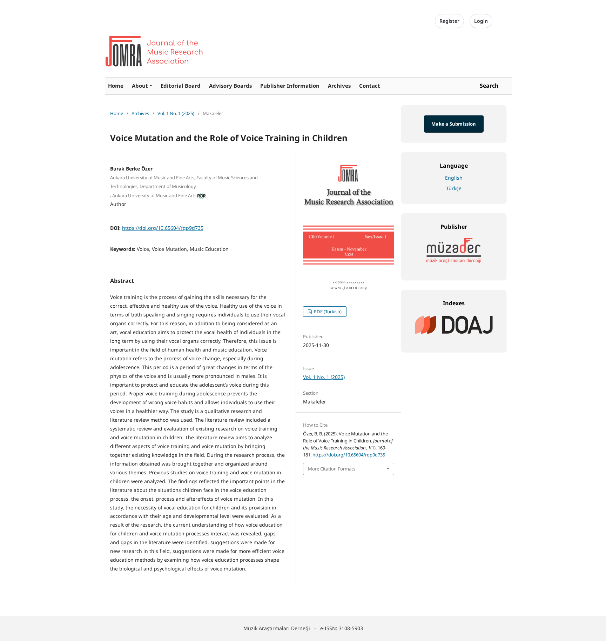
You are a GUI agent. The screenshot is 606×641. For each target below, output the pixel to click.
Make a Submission (453, 124)
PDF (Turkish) (327, 311)
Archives (339, 85)
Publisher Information (289, 85)
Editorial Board (181, 85)
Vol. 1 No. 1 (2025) (175, 113)
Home (115, 85)
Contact (369, 85)
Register (449, 21)
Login (481, 21)
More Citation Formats (331, 469)
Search (489, 85)
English (454, 177)
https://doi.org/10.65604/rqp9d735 (162, 228)
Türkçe (454, 188)
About (140, 85)
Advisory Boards (230, 85)
